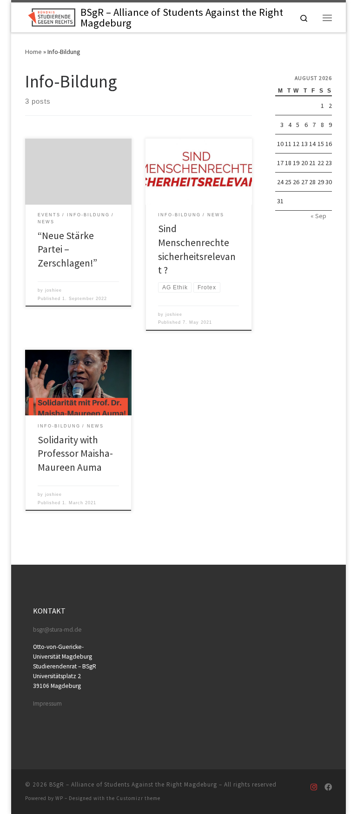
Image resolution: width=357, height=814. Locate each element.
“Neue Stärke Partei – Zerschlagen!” (67, 249)
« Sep (318, 216)
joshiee (53, 290)
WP (59, 798)
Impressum (47, 703)
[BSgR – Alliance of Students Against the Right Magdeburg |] (51, 16)
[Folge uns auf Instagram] (314, 787)
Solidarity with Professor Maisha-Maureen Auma (75, 454)
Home (33, 51)
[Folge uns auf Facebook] (328, 787)
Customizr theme (138, 798)
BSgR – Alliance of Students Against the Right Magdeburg (133, 784)
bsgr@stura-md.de (57, 630)
